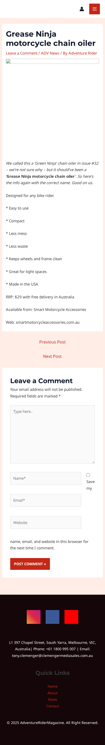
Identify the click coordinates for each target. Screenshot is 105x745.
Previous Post (52, 342)
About (52, 692)
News (52, 699)
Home (53, 686)
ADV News (50, 53)
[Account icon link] (82, 9)
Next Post (52, 356)
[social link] (34, 617)
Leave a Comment (21, 53)
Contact (52, 706)
